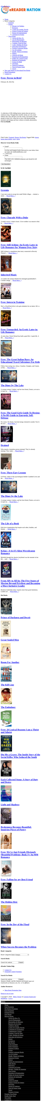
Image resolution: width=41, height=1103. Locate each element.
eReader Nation (5, 6)
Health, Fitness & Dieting (20, 51)
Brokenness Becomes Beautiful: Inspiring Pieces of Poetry (16, 828)
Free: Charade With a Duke (14, 217)
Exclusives (11, 1041)
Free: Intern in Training (12, 302)
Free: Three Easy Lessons (13, 472)
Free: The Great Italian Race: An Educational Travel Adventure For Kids (20, 360)
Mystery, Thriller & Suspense (17, 1069)
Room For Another (10, 662)
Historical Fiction (13, 1058)
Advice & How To (18, 38)
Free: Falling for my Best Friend (17, 879)
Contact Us (8, 74)
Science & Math (17, 62)
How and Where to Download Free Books (17, 70)
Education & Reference (19, 46)
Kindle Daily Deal (10, 1096)
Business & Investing (14, 1024)
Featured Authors (13, 1048)
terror (18, 139)
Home (6, 19)
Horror (17, 137)
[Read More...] (10, 196)
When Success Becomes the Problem (18, 947)
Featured (11, 22)
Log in (10, 998)
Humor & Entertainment (19, 33)
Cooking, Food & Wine (19, 43)
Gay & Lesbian (16, 50)
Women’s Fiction (13, 1092)
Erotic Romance (13, 1046)
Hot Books (23, 137)
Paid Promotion (9, 1007)
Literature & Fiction (18, 34)
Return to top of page (7, 993)
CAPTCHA (8, 153)
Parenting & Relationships (20, 57)
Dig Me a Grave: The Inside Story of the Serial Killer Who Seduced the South (20, 755)
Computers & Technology (16, 1029)
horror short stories (6, 139)
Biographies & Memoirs (19, 41)
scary (14, 139)
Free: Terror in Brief (11, 78)
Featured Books (9, 1012)
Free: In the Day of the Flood (15, 924)
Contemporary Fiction (15, 1031)
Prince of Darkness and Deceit (15, 617)
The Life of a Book (10, 523)
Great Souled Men (10, 640)
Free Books (8, 1014)
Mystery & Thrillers (18, 26)
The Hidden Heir (9, 902)
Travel (14, 69)
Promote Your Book (11, 1094)
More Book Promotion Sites (13, 990)
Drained (5, 445)
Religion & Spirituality (19, 60)
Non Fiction (12, 36)
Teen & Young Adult (18, 67)
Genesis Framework (30, 997)
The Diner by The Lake (12, 385)
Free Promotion (9, 1010)
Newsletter (8, 1098)
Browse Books (9, 1016)
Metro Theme (17, 997)
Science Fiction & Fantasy (20, 31)
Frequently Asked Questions (13, 971)
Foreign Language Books (20, 48)
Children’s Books (13, 1026)
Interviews (11, 1065)
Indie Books (12, 1063)
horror (37, 137)
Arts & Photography (18, 40)
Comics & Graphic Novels (20, 29)
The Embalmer (8, 707)
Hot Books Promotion (11, 1009)
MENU (3, 1001)
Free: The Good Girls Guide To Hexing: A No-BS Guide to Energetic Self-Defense (20, 415)
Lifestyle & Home (17, 55)
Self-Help (15, 63)
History (14, 53)
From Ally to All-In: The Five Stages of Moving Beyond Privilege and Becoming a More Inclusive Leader (20, 583)
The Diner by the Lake (12, 496)
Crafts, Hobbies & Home (19, 45)
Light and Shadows (10, 804)
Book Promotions (10, 72)
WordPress (4, 998)
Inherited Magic (9, 275)
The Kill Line (7, 685)
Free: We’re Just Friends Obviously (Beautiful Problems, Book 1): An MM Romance (19, 854)
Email (7, 146)
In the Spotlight (13, 1044)
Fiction (10, 24)
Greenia (5, 190)
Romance (15, 28)
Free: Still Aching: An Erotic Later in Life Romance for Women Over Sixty (19, 246)
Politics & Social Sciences (16, 1075)
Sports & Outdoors (18, 65)
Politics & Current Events (20, 58)
